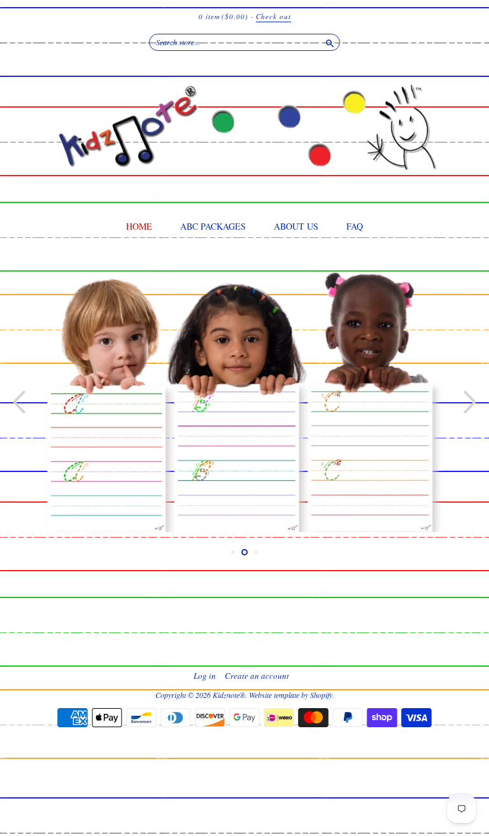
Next (471, 402)
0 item (223, 16)
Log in (205, 675)
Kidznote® (229, 695)
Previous (17, 402)
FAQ (354, 226)
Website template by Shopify (290, 695)
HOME (139, 226)
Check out (273, 16)
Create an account (257, 675)
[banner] (244, 136)
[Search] (330, 42)
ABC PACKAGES (213, 226)
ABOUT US (296, 226)
